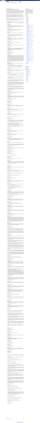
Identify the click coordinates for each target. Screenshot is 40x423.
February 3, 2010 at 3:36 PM (9, 346)
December (27, 17)
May (26, 22)
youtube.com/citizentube (16, 19)
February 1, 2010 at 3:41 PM (9, 149)
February (27, 24)
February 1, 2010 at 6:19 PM (9, 197)
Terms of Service (21, 422)
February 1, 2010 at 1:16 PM (9, 100)
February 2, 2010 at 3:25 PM (9, 330)
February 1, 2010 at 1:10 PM (9, 71)
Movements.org (27, 81)
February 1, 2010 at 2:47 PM (9, 117)
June (26, 21)
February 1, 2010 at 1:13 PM (9, 90)
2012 (26, 15)
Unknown (8, 72)
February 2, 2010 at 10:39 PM (10, 333)
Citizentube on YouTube (28, 71)
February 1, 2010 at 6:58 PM (9, 204)
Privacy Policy (18, 422)
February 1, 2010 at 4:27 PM (9, 176)
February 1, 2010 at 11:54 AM (10, 46)
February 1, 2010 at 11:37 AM (10, 40)
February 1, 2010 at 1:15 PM (9, 93)
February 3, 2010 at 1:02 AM (9, 336)
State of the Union (12, 11)
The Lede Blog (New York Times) (28, 74)
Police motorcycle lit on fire (28, 47)
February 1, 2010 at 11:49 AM (10, 43)
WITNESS (27, 79)
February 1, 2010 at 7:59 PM (9, 215)
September (27, 19)
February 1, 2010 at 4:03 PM (9, 168)
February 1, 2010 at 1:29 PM (9, 107)
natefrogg (8, 183)
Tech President (27, 76)
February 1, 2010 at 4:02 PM (9, 165)
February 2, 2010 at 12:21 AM (10, 280)
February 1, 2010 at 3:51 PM (9, 156)
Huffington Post (27, 73)
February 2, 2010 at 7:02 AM (9, 292)
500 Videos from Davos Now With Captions (30, 40)
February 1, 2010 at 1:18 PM (9, 103)
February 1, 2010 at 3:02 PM (9, 140)
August (27, 20)
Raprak (8, 108)
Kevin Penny (8, 118)
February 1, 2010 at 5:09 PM (9, 182)
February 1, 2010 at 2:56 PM (9, 132)
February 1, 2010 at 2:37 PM (9, 112)
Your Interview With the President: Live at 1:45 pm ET (12, 9)
